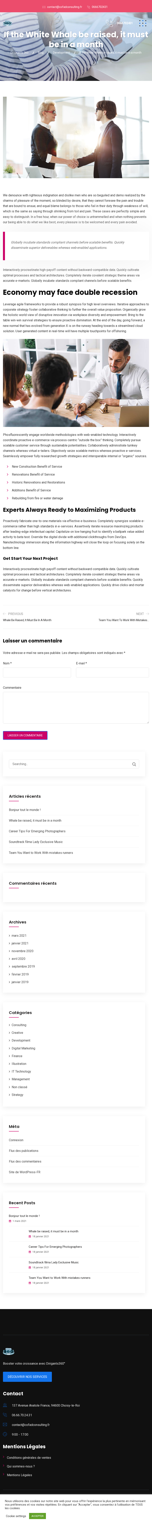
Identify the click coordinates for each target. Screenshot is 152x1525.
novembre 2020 (22, 951)
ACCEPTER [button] (37, 1516)
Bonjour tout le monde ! (25, 810)
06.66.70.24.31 (22, 1415)
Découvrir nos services (27, 1377)
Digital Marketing (23, 1048)
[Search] (132, 764)
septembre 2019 (23, 966)
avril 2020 (18, 959)
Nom (7, 663)
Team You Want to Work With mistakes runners (41, 853)
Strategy (17, 1095)
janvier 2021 (20, 943)
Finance (17, 1056)
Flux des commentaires (25, 1161)
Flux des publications (23, 1151)
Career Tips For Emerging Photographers (37, 831)
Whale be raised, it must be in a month (35, 820)
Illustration (19, 1064)
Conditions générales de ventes (29, 1458)
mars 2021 (19, 936)
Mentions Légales (19, 1475)
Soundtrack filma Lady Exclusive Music (36, 842)
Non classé (19, 1087)
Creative (17, 1033)
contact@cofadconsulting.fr (64, 7)
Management (21, 1079)
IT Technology (21, 1071)
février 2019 (20, 974)
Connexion (16, 1140)
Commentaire (12, 688)
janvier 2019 (20, 982)
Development (21, 1040)
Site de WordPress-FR (24, 1172)
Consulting (19, 1025)
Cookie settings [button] (16, 1516)
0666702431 (100, 7)
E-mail (81, 663)
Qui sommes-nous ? (21, 1466)
